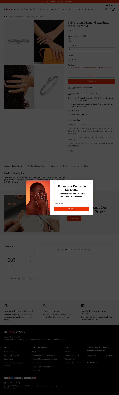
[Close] (90, 182)
